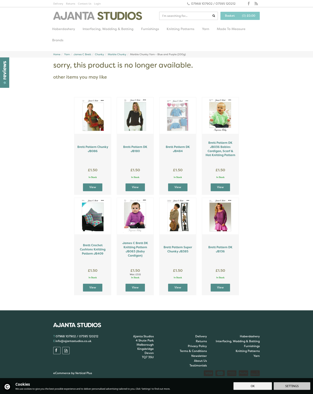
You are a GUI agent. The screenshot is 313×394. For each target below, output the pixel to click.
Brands (57, 40)
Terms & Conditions (193, 351)
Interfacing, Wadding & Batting (238, 341)
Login (97, 3)
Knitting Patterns (248, 351)
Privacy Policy (197, 346)
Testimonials (198, 365)
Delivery (201, 336)
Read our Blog (256, 3)
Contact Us (84, 3)
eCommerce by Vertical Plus (72, 373)
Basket (230, 16)
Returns (201, 341)
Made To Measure (231, 29)
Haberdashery (250, 336)
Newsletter (199, 356)
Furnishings (252, 346)
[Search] (215, 16)
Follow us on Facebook (249, 3)
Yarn (256, 356)
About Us (200, 361)
